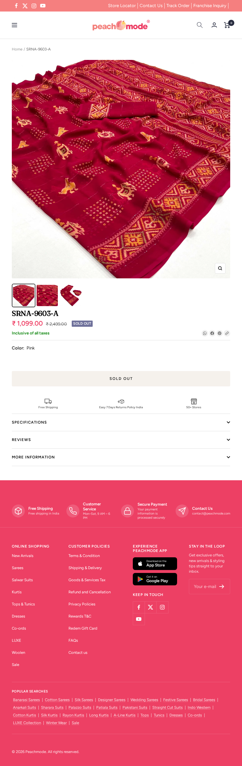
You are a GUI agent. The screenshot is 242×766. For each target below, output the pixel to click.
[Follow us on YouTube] (42, 5)
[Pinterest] (219, 333)
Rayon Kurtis (73, 715)
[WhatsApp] (205, 333)
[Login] (214, 24)
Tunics (159, 715)
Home (17, 49)
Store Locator (122, 5)
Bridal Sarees (204, 700)
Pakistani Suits (134, 707)
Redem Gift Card (82, 628)
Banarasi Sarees (26, 700)
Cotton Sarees (57, 700)
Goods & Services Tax (86, 580)
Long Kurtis (99, 715)
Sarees (17, 568)
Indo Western (199, 707)
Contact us (77, 652)
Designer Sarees (111, 700)
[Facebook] (212, 333)
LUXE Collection (27, 723)
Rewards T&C (79, 616)
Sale (15, 664)
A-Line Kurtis (124, 715)
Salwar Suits (22, 580)
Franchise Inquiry (209, 5)
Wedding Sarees (144, 700)
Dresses (18, 616)
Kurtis (17, 592)
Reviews (21, 439)
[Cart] (227, 25)
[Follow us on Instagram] (34, 5)
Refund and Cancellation (89, 592)
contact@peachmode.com (211, 513)
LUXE (16, 640)
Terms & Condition (84, 555)
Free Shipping (48, 407)
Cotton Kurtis (24, 715)
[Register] (221, 586)
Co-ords (19, 628)
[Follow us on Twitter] (25, 5)
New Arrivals (22, 555)
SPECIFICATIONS (29, 422)
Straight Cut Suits (167, 707)
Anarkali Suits (24, 707)
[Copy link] (227, 333)
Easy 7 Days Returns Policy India (121, 407)
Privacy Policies (81, 604)
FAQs (73, 640)
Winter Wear (56, 723)
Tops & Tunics (23, 604)
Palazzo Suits (79, 707)
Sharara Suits (52, 707)
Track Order (177, 5)
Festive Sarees (175, 700)
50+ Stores (193, 407)
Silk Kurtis (49, 715)
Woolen (18, 652)
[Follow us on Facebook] (16, 5)
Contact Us (151, 5)
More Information (33, 457)
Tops (144, 715)
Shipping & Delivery (85, 568)
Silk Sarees (84, 700)
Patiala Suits (106, 707)
